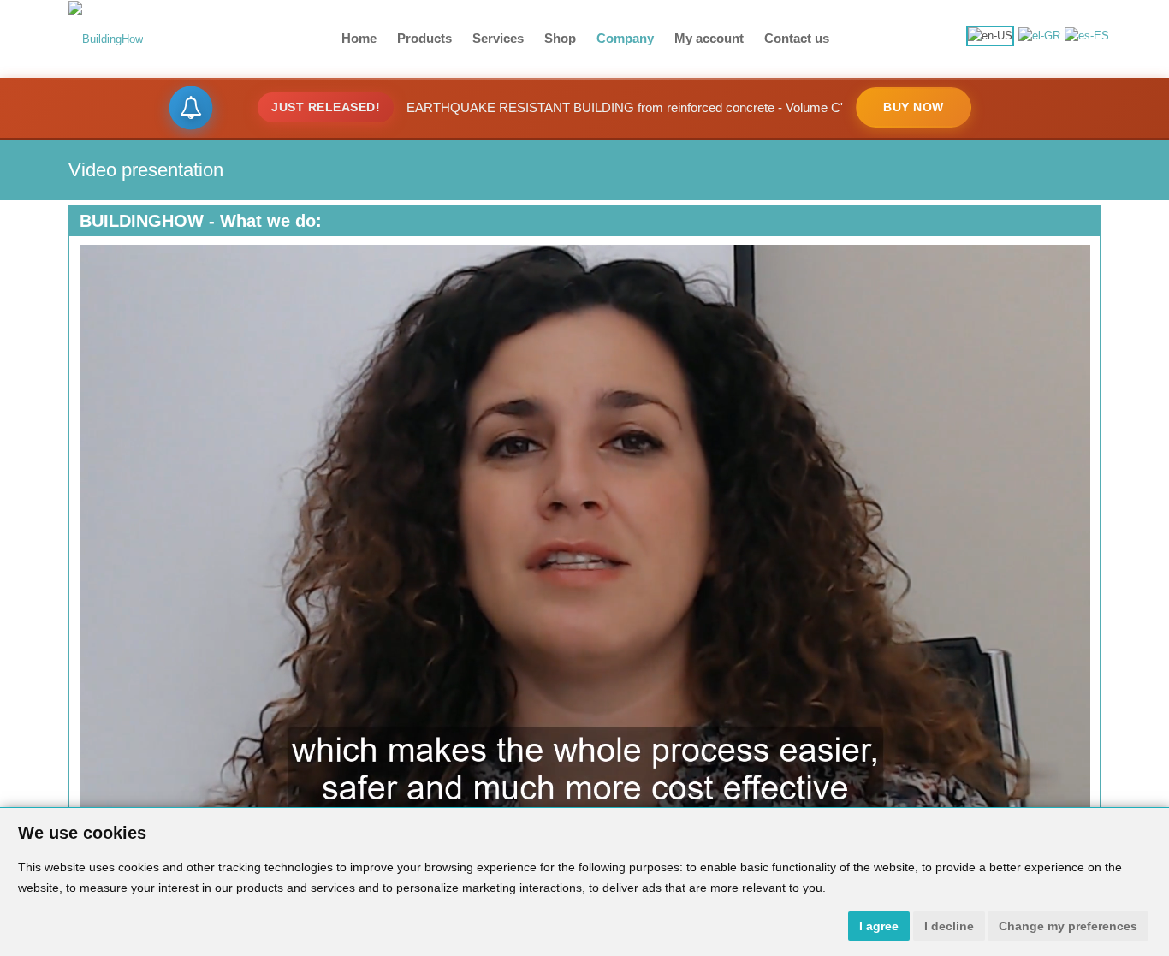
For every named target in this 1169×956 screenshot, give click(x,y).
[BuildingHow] (105, 38)
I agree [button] (879, 926)
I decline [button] (949, 926)
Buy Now (913, 107)
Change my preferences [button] (1068, 926)
